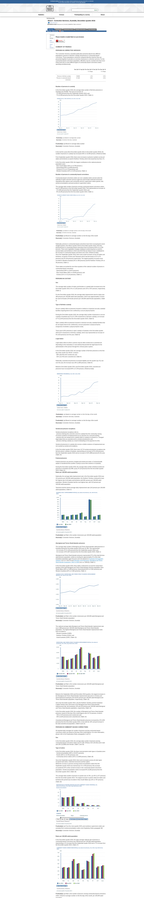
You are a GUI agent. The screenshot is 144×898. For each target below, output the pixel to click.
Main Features (52, 41)
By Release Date (51, 18)
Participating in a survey (82, 14)
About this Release (52, 46)
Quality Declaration (53, 22)
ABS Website (82, 2)
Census (61, 14)
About (103, 14)
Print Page (56, 31)
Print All (61, 31)
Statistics (41, 14)
